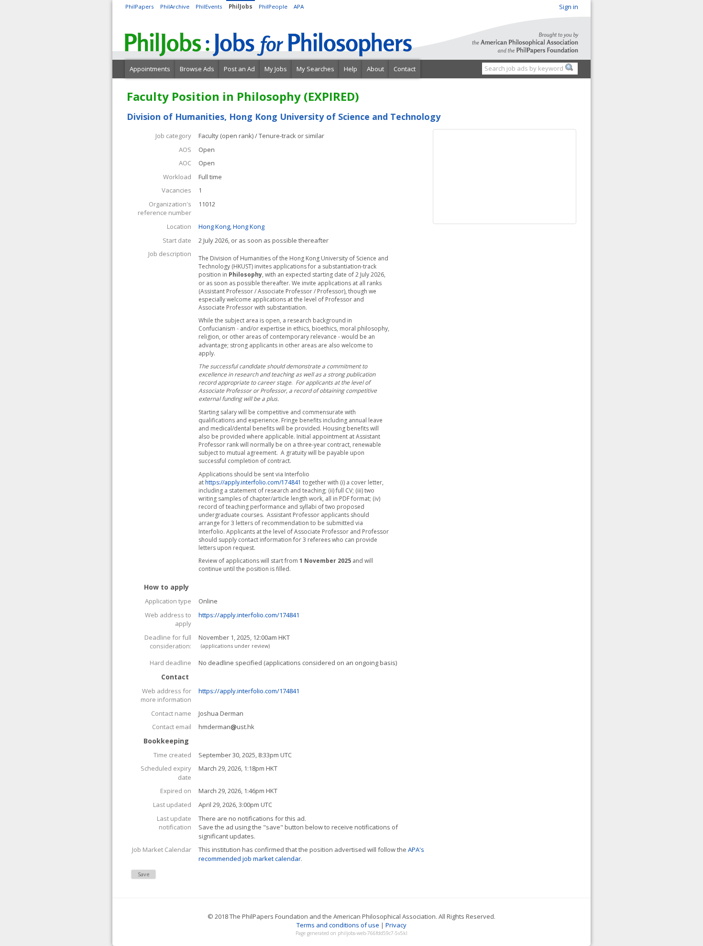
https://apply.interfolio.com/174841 (253, 482)
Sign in (568, 6)
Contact (405, 68)
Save (144, 874)
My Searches (315, 68)
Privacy (395, 925)
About (375, 68)
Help (350, 68)
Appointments (150, 68)
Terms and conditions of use (338, 925)
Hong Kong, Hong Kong (231, 226)
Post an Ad (239, 68)
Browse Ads (197, 68)
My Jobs (275, 68)
